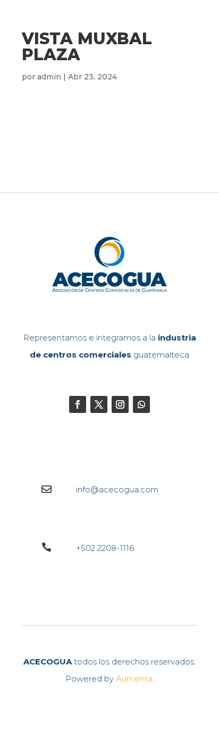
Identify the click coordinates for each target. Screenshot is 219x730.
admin (49, 77)
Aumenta (134, 679)
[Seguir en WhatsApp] (141, 404)
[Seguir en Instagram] (120, 404)
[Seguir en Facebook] (77, 404)
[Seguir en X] (98, 404)
